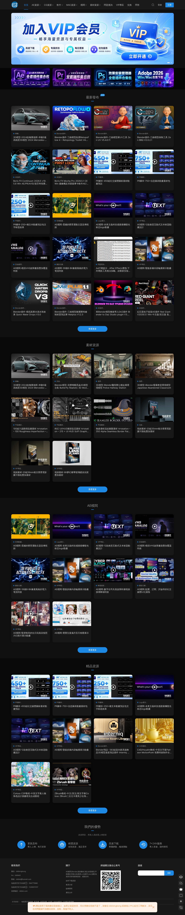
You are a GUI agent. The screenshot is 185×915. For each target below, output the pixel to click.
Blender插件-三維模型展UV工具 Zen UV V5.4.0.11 (113, 138)
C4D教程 (142, 746)
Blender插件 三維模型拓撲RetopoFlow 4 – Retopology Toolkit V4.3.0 (72, 138)
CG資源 (48, 5)
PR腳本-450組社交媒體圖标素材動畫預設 (113, 182)
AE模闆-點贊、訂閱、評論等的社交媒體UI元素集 (154, 590)
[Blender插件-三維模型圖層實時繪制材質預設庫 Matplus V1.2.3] (72, 292)
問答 (137, 5)
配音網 (36, 902)
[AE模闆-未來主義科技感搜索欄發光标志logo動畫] (113, 205)
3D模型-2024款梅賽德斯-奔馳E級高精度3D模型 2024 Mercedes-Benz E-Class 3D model (30, 138)
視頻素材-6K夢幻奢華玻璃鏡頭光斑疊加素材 (72, 473)
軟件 (59, 5)
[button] (167, 62)
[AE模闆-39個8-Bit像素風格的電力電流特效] (72, 249)
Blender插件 (61, 134)
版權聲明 (69, 889)
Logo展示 (101, 221)
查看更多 (92, 329)
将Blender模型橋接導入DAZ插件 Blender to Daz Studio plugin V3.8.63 (113, 313)
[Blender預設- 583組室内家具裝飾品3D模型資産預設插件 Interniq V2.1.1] (113, 730)
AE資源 (35, 5)
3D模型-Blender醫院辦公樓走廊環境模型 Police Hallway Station (112, 386)
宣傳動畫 (59, 221)
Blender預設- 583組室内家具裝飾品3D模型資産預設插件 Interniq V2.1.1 (112, 751)
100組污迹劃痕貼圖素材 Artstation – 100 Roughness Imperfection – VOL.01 (30, 430)
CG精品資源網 (68, 902)
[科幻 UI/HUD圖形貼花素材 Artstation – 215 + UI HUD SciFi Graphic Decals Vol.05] (72, 409)
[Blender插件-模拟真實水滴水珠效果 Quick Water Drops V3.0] (30, 292)
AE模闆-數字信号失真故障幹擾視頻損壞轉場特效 (113, 590)
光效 (140, 425)
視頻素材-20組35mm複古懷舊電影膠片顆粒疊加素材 (154, 430)
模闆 (83, 5)
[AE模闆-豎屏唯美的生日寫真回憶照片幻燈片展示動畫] (30, 613)
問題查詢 (108, 5)
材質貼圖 (43, 902)
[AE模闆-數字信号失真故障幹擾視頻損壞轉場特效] (113, 570)
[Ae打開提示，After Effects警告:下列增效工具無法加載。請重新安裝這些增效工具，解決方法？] (113, 249)
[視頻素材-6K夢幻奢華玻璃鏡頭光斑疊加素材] (72, 453)
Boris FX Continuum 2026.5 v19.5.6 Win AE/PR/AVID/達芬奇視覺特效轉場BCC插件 (30, 182)
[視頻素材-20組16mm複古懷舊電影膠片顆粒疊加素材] (30, 453)
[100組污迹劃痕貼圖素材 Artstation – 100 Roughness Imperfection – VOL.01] (30, 409)
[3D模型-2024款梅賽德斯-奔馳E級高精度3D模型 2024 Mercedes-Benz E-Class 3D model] (30, 118)
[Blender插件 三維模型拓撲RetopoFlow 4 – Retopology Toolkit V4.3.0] (72, 118)
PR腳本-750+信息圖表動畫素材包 (153, 181)
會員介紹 (69, 885)
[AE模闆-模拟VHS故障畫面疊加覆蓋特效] (30, 249)
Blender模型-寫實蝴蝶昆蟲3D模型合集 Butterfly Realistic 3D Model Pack (71, 386)
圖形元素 (59, 264)
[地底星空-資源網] (14, 5)
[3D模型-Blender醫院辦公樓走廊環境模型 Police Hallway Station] (113, 366)
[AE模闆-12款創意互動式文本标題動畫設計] (154, 205)
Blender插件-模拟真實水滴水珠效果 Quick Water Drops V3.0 (29, 313)
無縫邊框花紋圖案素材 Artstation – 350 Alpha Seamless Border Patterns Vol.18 (113, 430)
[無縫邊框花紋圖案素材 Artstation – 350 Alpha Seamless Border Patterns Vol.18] (113, 409)
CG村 (50, 902)
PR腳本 (100, 177)
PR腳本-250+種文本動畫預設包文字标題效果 (29, 226)
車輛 (16, 134)
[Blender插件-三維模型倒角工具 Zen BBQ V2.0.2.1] (154, 118)
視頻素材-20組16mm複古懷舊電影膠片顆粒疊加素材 (30, 473)
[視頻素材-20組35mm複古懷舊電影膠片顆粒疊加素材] (154, 409)
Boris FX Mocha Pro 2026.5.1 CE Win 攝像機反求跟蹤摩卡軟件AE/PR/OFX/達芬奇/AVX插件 (71, 182)
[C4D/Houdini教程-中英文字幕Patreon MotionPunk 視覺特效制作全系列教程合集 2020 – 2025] (154, 730)
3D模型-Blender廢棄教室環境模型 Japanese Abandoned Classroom (154, 386)
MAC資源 (70, 5)
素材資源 (94, 5)
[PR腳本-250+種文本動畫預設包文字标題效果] (30, 205)
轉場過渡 (101, 585)
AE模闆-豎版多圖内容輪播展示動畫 (154, 268)
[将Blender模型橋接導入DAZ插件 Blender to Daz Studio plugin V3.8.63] (113, 292)
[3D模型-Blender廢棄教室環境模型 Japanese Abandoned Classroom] (154, 366)
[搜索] (153, 5)
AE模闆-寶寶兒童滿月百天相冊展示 (72, 633)
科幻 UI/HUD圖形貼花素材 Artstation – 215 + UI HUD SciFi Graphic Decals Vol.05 (72, 430)
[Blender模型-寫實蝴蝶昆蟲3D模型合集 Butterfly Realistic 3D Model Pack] (72, 366)
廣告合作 (69, 892)
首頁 (26, 5)
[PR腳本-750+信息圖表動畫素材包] (154, 161)
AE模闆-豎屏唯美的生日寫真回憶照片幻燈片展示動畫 (30, 634)
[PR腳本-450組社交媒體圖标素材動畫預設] (113, 161)
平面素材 (18, 425)
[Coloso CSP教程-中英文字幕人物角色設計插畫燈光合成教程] (30, 774)
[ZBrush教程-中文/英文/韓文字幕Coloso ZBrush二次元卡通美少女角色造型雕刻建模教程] (72, 774)
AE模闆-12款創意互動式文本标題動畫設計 (154, 226)
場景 (99, 381)
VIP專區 (120, 5)
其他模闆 (18, 264)
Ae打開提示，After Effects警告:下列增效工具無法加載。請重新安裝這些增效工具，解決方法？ (113, 269)
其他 (58, 381)
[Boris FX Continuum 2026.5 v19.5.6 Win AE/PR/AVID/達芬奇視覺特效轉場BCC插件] (30, 161)
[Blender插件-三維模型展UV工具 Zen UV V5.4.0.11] (113, 118)
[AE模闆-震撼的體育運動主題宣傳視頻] (72, 205)
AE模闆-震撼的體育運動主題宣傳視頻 (72, 226)
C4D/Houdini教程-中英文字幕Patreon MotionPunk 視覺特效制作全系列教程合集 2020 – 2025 (154, 751)
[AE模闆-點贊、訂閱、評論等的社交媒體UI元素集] (154, 570)
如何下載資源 (71, 881)
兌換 (129, 5)
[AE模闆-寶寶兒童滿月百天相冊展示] (72, 613)
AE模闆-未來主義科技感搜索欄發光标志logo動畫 (113, 226)
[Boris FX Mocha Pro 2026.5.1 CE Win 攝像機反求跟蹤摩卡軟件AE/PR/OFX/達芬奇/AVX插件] (72, 161)
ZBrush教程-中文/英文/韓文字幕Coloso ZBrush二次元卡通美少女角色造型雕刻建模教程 (72, 794)
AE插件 (17, 177)
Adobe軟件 (58, 902)
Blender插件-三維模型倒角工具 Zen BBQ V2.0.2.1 (154, 138)
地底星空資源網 (27, 902)
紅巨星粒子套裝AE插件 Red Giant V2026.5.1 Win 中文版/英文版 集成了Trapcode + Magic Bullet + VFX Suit (154, 313)
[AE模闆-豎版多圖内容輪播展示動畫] (154, 249)
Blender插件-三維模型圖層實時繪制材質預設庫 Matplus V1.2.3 (71, 313)
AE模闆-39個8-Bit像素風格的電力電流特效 (71, 269)
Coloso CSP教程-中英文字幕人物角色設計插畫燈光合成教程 (29, 794)
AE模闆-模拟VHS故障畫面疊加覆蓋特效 (30, 269)
